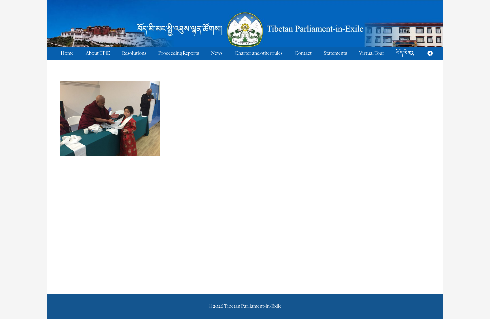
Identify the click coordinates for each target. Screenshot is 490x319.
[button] (411, 53)
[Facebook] (430, 53)
